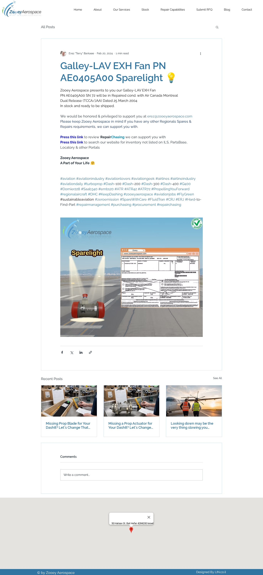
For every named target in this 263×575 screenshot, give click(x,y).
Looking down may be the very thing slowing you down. (192, 425)
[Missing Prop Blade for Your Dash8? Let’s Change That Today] (69, 401)
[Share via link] (90, 352)
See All (217, 378)
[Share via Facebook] (62, 352)
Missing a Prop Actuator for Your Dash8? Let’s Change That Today (130, 425)
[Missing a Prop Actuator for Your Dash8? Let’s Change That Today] (131, 401)
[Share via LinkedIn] (81, 352)
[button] (217, 26)
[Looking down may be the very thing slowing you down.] (194, 401)
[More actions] (200, 53)
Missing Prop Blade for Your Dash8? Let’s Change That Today (68, 425)
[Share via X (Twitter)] (71, 352)
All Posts (48, 27)
